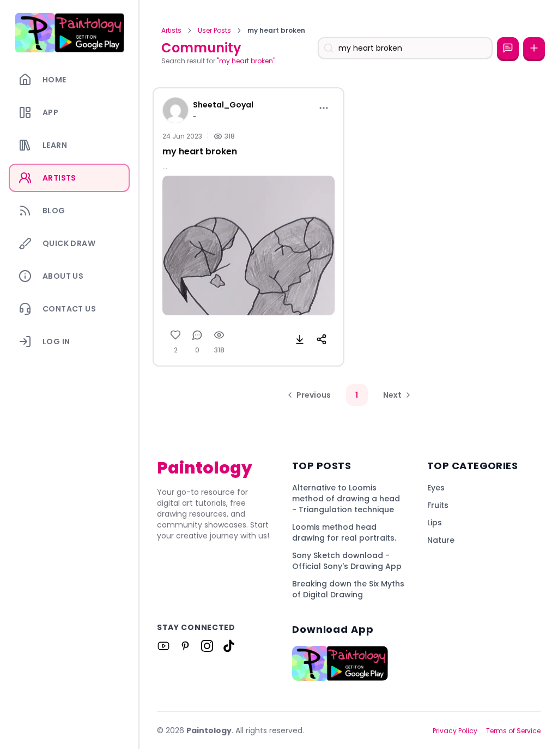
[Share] (321, 339)
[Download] (300, 339)
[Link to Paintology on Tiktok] (228, 645)
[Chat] (508, 48)
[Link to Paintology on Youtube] (163, 645)
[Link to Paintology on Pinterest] (185, 645)
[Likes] (175, 335)
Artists (171, 30)
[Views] (219, 335)
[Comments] (197, 335)
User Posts (214, 30)
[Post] (534, 48)
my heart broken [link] (276, 30)
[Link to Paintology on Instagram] (207, 645)
